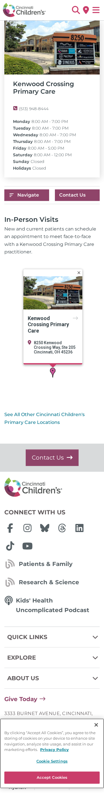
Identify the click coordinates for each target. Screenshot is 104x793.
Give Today (20, 699)
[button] (76, 10)
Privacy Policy (54, 749)
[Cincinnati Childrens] (52, 487)
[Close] (78, 272)
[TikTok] (10, 546)
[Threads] (62, 528)
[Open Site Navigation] (96, 10)
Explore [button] (21, 657)
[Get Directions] (86, 10)
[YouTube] (27, 546)
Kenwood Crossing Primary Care (48, 324)
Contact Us (72, 195)
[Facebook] (10, 528)
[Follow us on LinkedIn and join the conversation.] (79, 528)
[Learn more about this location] (52, 292)
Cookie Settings (52, 761)
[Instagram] (27, 528)
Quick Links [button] (27, 637)
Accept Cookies (52, 777)
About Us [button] (23, 678)
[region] (52, 753)
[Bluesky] (45, 528)
